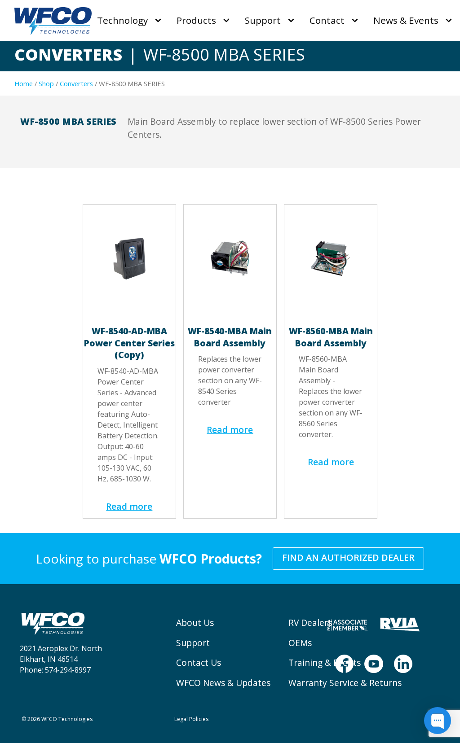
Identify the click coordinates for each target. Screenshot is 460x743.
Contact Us (198, 662)
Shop (46, 83)
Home (23, 83)
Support (193, 643)
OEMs (300, 643)
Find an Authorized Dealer (348, 557)
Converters (76, 83)
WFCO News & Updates (223, 683)
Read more (129, 506)
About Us (195, 622)
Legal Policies (191, 719)
